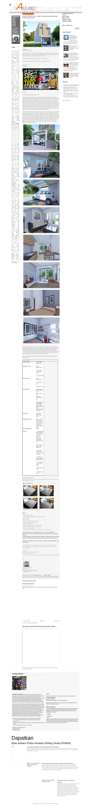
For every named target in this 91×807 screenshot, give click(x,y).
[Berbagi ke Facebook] (48, 575)
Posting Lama (56, 620)
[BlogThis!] (45, 575)
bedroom (17, 59)
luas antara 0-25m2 (15, 199)
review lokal (14, 238)
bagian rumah (16, 58)
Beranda (42, 620)
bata (12, 59)
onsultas (65, 16)
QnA (18, 236)
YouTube (14, 262)
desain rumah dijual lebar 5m (15, 145)
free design (14, 172)
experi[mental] (14, 171)
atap (12, 58)
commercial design (15, 65)
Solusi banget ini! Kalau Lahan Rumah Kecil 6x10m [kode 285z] (70, 94)
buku (13, 63)
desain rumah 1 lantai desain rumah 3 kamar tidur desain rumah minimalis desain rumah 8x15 (15, 77)
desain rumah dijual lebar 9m (15, 158)
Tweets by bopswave (66, 100)
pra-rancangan (16, 229)
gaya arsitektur (14, 176)
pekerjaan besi (15, 224)
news (18, 221)
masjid (16, 219)
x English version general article (15, 254)
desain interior (15, 68)
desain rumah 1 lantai (15, 72)
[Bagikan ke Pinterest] (49, 575)
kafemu (13, 194)
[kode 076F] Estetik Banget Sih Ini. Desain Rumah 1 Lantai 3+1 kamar (70, 88)
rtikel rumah (66, 19)
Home (64, 15)
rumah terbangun (15, 244)
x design (16, 253)
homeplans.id (25, 49)
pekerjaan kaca (15, 225)
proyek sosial (14, 231)
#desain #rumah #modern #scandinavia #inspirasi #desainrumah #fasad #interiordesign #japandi (74, 75)
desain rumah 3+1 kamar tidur (37, 576)
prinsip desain (15, 230)
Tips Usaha (16, 248)
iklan (17, 188)
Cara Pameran (17, 64)
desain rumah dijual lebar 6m (15, 148)
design (13, 167)
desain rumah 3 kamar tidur (15, 99)
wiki (12, 252)
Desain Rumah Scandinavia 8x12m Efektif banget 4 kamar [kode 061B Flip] (73, 37)
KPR (16, 196)
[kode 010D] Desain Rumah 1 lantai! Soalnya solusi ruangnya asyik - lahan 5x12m (70, 90)
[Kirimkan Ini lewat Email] (44, 575)
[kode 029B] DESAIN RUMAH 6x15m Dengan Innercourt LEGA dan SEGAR (70, 96)
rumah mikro (14, 242)
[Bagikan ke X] (47, 575)
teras (12, 247)
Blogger (56, 803)
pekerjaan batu (15, 223)
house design (14, 187)
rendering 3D (16, 237)
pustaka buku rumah (15, 236)
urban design (17, 250)
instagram (13, 190)
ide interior (14, 188)
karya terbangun (15, 195)
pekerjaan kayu (15, 226)
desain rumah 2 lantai (28, 576)
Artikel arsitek (66, 21)
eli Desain (66, 18)
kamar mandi (17, 194)
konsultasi (13, 196)
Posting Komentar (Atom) (32, 622)
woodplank (16, 252)
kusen (18, 196)
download (17, 170)
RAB (12, 237)
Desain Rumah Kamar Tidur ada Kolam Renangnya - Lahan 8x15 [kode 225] (74, 48)
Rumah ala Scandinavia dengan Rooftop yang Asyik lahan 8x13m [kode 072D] (71, 85)
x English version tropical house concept (15, 260)
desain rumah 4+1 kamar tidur (15, 109)
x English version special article (15, 257)
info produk (16, 189)
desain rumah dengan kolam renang (15, 119)
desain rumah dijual (46, 576)
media (13, 220)
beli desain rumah (15, 62)
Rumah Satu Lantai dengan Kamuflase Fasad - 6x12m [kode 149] (74, 54)
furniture (17, 174)
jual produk (16, 193)
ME (18, 219)
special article (15, 246)
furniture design (15, 175)
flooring (18, 171)
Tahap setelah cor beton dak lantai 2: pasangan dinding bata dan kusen (74, 63)
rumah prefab (16, 243)
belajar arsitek (15, 61)
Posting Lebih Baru (26, 620)
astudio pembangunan (15, 56)
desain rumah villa (15, 166)
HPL (18, 187)
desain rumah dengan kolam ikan (15, 116)
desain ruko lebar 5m (15, 69)
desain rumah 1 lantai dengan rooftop (15, 83)
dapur (13, 67)
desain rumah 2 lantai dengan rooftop (15, 91)
